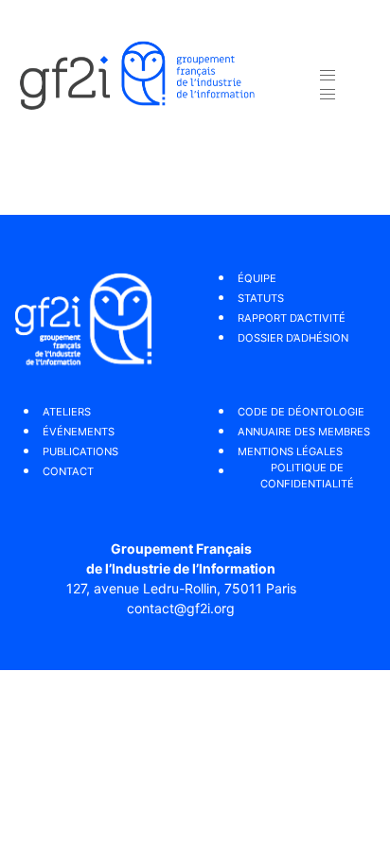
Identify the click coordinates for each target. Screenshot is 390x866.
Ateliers (67, 411)
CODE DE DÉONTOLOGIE (301, 411)
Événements (79, 431)
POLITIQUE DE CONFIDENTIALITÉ (307, 475)
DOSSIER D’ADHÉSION (293, 338)
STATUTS (261, 298)
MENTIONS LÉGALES (290, 451)
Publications (80, 451)
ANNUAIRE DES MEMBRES (304, 431)
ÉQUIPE (257, 278)
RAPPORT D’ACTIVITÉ (292, 318)
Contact (68, 471)
